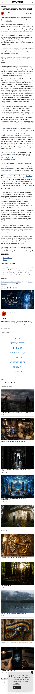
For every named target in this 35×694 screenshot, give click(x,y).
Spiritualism (9, 21)
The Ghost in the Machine (8, 670)
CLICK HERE (28, 324)
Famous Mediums (7, 258)
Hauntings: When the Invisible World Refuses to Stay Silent (16, 470)
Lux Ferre (8, 12)
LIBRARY (17, 348)
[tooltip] (2, 287)
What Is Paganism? (6, 585)
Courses (17, 358)
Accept (16, 687)
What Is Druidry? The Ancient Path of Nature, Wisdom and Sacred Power (16, 529)
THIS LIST (13, 321)
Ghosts (5, 260)
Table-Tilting (29, 176)
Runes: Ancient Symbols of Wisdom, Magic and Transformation (13, 499)
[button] (32, 332)
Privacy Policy (4, 686)
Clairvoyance (9, 170)
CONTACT (17, 367)
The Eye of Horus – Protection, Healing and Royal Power (16, 642)
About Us (17, 372)
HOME (17, 339)
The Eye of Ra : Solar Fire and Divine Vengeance (14, 557)
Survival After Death (7, 130)
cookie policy (16, 683)
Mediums (3, 6)
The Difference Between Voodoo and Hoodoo (13, 441)
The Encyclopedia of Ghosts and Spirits (11, 282)
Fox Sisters (12, 154)
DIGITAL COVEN (17, 343)
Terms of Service (4, 682)
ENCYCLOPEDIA (17, 353)
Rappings (22, 71)
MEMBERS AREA (17, 362)
